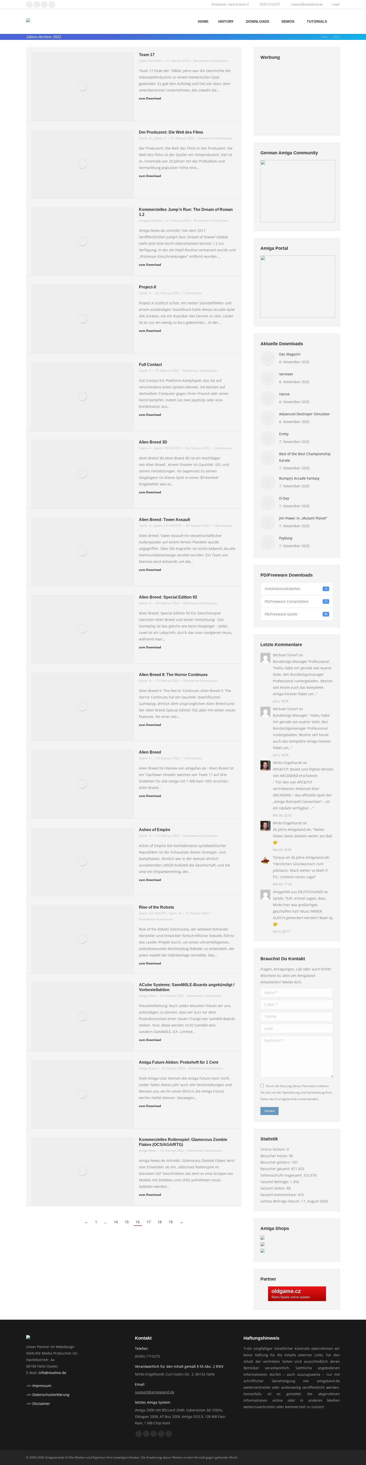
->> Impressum (38, 1385)
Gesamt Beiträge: (275, 1181)
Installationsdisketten (296, 588)
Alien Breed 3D (153, 442)
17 (149, 1221)
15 (127, 1221)
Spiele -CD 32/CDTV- (168, 448)
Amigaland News (150, 220)
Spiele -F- (145, 370)
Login (336, 4)
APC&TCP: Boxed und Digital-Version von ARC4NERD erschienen (303, 772)
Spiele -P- (160, 138)
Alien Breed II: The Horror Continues (173, 675)
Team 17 (147, 55)
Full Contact (150, 364)
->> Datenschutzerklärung (47, 1394)
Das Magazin (290, 354)
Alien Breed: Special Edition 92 (168, 597)
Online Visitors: (273, 1149)
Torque (279, 857)
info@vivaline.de (52, 1372)
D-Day (284, 498)
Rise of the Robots (156, 907)
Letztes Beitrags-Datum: (280, 1201)
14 (116, 1221)
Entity (284, 433)
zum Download (150, 98)
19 (171, 1221)
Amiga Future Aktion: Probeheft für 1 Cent (178, 1062)
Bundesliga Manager (290, 715)
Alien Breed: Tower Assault (164, 519)
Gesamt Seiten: (273, 1188)
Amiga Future (148, 1068)
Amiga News (147, 996)
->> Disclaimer (38, 1403)
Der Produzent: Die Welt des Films (171, 132)
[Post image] (267, 358)
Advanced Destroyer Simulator (304, 414)
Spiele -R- (175, 913)
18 (160, 1221)
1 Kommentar (192, 293)
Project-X (147, 287)
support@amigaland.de (154, 1392)
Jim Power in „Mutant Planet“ (303, 518)
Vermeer (286, 374)
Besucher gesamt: (275, 1168)
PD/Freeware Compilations (296, 601)
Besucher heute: (274, 1155)
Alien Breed (150, 752)
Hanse (284, 394)
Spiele (278, 898)
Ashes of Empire (154, 830)
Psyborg (285, 538)
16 (138, 1221)
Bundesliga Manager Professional (301, 661)
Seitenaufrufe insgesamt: (282, 1175)
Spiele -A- (145, 448)
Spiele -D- (145, 138)
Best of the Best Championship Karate (305, 457)
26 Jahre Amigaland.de (292, 829)
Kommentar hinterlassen (210, 61)
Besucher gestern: (276, 1162)
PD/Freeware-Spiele (296, 614)
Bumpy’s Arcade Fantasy (299, 478)
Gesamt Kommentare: (279, 1194)
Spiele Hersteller (150, 61)
